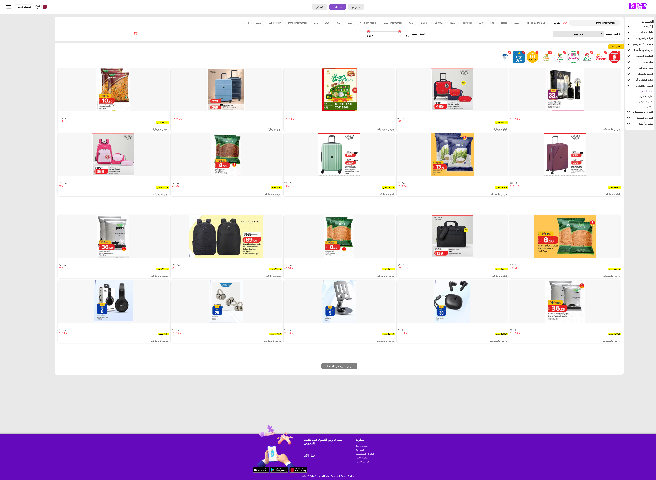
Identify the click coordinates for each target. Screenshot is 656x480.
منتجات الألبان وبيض (643, 44)
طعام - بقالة (647, 32)
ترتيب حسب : (612, 33)
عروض (356, 6)
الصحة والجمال (645, 74)
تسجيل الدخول (24, 6)
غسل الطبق (646, 91)
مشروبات (648, 62)
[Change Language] (43, 7)
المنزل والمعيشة (645, 117)
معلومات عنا (362, 446)
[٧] (587, 62)
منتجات (337, 6)
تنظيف (649, 106)
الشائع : (557, 22)
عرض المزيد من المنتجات (339, 366)
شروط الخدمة (362, 461)
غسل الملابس (645, 101)
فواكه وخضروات (644, 38)
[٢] (614, 62)
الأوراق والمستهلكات (642, 111)
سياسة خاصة (362, 457)
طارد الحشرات (645, 96)
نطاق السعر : (417, 33)
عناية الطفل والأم (644, 79)
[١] (532, 62)
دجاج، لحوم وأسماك (643, 50)
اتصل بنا (360, 450)
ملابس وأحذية (646, 123)
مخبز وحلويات (646, 68)
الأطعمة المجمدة (644, 56)
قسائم (319, 6)
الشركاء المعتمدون (365, 454)
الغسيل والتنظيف (644, 85)
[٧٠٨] (546, 62)
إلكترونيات (648, 26)
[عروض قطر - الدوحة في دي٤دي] (136, 34)
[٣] (559, 62)
